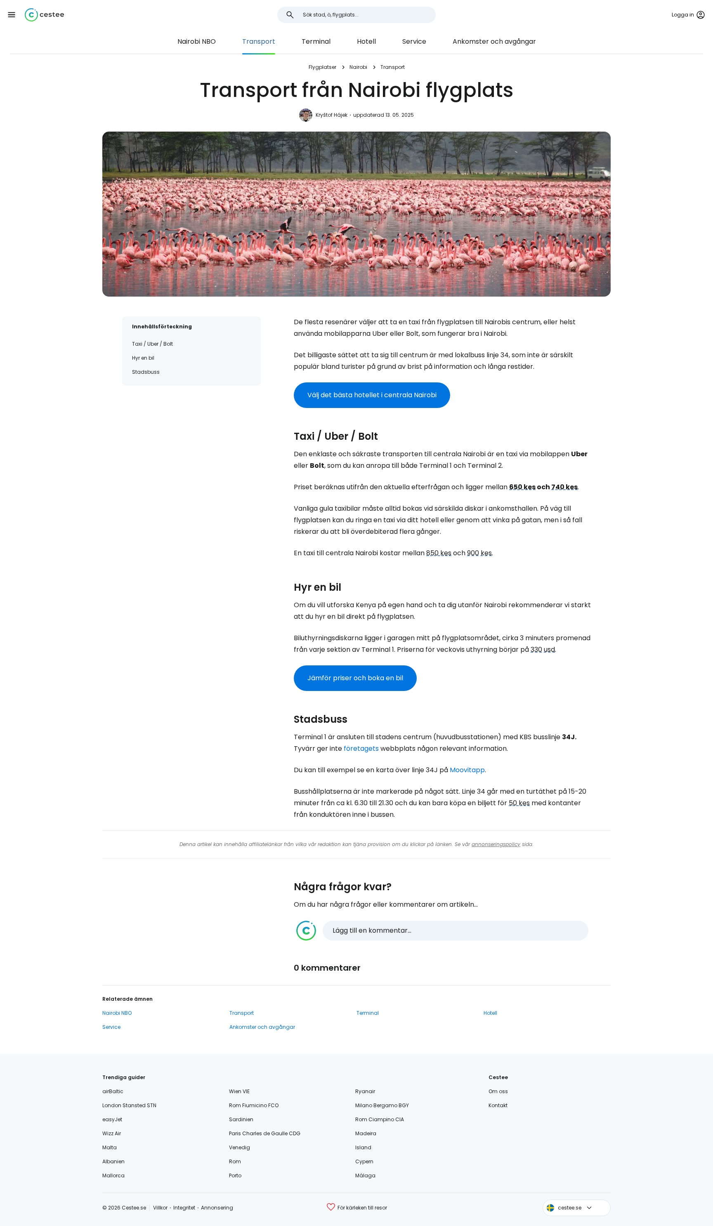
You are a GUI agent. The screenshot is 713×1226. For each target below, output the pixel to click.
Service (414, 41)
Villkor (160, 1207)
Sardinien (241, 1119)
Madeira (365, 1133)
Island (363, 1147)
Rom (235, 1161)
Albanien (113, 1161)
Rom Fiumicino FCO (254, 1105)
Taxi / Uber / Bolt (152, 343)
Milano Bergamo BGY (382, 1105)
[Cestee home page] (44, 14)
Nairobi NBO (196, 41)
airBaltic (112, 1091)
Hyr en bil (143, 357)
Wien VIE (239, 1091)
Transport (258, 41)
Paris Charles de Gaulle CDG (264, 1133)
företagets (361, 748)
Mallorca (113, 1175)
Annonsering (217, 1207)
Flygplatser (322, 67)
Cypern (364, 1161)
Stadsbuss (146, 371)
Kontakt (498, 1105)
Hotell (366, 41)
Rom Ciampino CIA (379, 1119)
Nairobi (358, 67)
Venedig (239, 1147)
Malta (109, 1147)
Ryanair (365, 1091)
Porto (235, 1175)
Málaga (365, 1175)
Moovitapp (467, 770)
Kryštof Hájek (331, 114)
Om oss (498, 1091)
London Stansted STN (129, 1105)
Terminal (316, 41)
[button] (11, 14)
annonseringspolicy (496, 844)
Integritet (184, 1207)
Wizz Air (111, 1133)
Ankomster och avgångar (494, 41)
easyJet (112, 1119)
